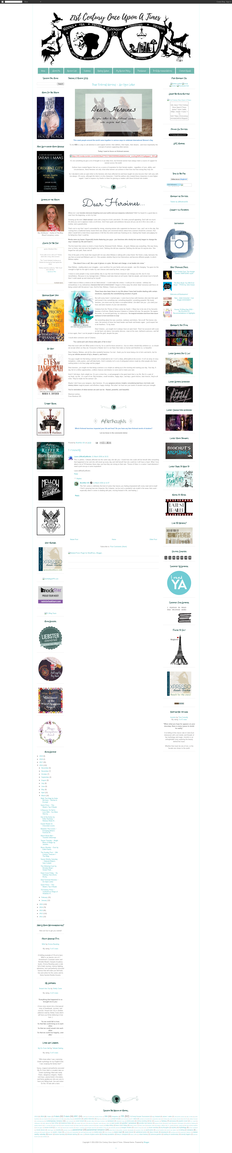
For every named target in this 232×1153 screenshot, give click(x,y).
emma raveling (142, 1121)
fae (150, 1121)
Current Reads (185, 70)
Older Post (153, 539)
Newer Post (74, 539)
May (43, 789)
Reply (76, 474)
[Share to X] (105, 443)
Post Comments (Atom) (118, 546)
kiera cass (142, 1125)
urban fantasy (143, 1134)
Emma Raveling (53, 944)
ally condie (190, 1116)
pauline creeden (122, 1130)
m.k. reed (57, 1127)
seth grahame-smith (86, 1132)
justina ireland (38, 1125)
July (43, 783)
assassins (78, 1119)
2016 (41, 765)
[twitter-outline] (176, 84)
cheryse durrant (176, 1119)
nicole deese (40, 1130)
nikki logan (51, 1130)
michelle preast (115, 1127)
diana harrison (101, 1121)
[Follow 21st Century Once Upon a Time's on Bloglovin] (179, 180)
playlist (132, 1130)
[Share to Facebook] (108, 443)
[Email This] (101, 443)
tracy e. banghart (122, 1134)
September (45, 777)
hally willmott (45, 1123)
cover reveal (80, 1121)
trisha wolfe (133, 1134)
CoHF (84, 1116)
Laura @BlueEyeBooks (82, 456)
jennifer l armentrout (129, 1123)
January (44, 900)
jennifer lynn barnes (145, 1123)
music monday (153, 1127)
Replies (79, 478)
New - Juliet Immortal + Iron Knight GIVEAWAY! (184, 299)
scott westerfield (73, 1132)
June (43, 786)
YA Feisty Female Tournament (140, 1116)
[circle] (185, 84)
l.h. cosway (171, 1125)
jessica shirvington (179, 1123)
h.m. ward (193, 1121)
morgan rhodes (126, 1127)
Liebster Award (98, 1116)
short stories (108, 1132)
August (44, 780)
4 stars (56, 1116)
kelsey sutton (133, 1125)
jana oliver (106, 1123)
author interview (89, 1119)
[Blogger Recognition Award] (50, 744)
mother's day (137, 1127)
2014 (41, 907)
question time (140, 1130)
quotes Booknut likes (50, 249)
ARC (76, 1116)
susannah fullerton (185, 1132)
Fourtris (90, 1116)
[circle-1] (173, 86)
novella (58, 1130)
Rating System (103, 70)
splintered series (141, 1132)
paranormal (77, 1130)
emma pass (130, 1121)
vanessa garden (156, 1134)
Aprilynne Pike (52, 271)
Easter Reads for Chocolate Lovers (48, 825)
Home (43, 70)
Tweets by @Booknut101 (179, 202)
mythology (182, 1127)
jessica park (168, 1123)
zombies (45, 1136)
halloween (37, 1123)
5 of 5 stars (54, 949)
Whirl (43, 944)
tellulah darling (72, 1134)
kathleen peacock (89, 1125)
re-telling (181, 1130)
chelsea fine (166, 1119)
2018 (41, 759)
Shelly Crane (57, 988)
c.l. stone (134, 1119)
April (43, 792)
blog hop (99, 1119)
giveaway (173, 1121)
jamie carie (98, 1123)
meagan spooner (92, 1127)
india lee (90, 1123)
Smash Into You (44, 988)
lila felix (187, 1125)
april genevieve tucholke (57, 1119)
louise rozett (49, 1127)
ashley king (69, 1119)
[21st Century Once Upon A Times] (179, 100)
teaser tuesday (60, 1134)
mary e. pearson (80, 1127)
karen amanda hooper (67, 1125)
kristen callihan (161, 1125)
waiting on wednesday (171, 1134)
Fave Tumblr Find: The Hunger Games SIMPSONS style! (184, 272)
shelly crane (98, 1132)
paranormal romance (96, 1130)
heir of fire (55, 1123)
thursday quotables (108, 1134)
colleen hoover (193, 1119)
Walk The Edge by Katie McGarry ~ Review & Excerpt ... (49, 800)
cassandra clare (156, 1119)
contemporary (40, 1121)
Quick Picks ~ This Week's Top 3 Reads (49, 806)
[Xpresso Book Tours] (179, 695)
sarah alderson (46, 1132)
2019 (41, 756)
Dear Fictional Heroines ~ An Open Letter (49, 881)
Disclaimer (142, 70)
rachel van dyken (171, 1130)
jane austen (116, 1123)
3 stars (49, 1116)
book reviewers (124, 1119)
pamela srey (66, 1130)
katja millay (109, 1125)
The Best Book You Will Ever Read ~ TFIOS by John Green (184, 284)
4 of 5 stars (54, 993)
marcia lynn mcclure (68, 1127)
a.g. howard (156, 1116)
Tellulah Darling (57, 1048)
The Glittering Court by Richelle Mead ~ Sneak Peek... (49, 868)
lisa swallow (194, 1125)
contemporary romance (54, 1121)
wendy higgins (186, 1134)
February (44, 897)
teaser (50, 1134)
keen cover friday (121, 1125)
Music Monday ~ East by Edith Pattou (49, 848)
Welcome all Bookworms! (179, 294)
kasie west (79, 1125)
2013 (41, 910)
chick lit (185, 1119)
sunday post (174, 1132)
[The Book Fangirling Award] (50, 680)
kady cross (56, 1125)
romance (190, 1130)
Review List (72, 70)
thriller (81, 1134)
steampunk (164, 1132)
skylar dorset (129, 1132)
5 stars (66, 1116)
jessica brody (158, 1123)
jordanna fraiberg (191, 1123)
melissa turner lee (104, 1127)
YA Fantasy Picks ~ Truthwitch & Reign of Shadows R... (49, 891)
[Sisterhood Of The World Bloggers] (50, 712)
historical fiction (66, 1123)
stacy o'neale (154, 1132)
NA (106, 1116)
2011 (41, 917)
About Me (56, 70)
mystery (174, 1127)
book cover (107, 1119)
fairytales (156, 1121)
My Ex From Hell (44, 1048)
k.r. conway (47, 1125)
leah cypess (179, 1125)
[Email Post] (96, 443)
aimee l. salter (167, 1116)
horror (84, 1123)
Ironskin (173, 717)
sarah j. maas (57, 1132)
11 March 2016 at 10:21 (100, 456)
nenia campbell (193, 1127)
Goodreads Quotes (58, 282)
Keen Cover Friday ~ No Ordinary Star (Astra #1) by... (49, 875)
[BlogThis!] (103, 443)
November (45, 771)
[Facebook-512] (183, 86)
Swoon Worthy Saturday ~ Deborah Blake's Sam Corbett (49, 861)
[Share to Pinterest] (110, 443)
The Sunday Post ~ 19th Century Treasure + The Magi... (49, 854)
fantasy (164, 1121)
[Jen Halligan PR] (50, 579)
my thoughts (165, 1127)
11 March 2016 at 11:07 (101, 483)
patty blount (112, 1130)
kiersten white (151, 1125)
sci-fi (66, 1132)
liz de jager (39, 1127)
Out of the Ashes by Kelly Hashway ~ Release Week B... (48, 819)
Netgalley (115, 1116)
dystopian (111, 1121)
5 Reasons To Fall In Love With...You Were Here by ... (49, 812)
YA (122, 1116)
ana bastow (44, 1119)
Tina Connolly (183, 717)
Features (87, 70)
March (43, 795)
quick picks (149, 1130)
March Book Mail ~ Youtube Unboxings (48, 837)
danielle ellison (91, 1121)
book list (115, 1119)
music (144, 1127)
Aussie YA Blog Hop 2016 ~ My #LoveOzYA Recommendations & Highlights (184, 311)
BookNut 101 (84, 483)
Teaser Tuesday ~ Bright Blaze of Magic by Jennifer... (49, 842)
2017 (41, 762)
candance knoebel (144, 1119)
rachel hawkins (160, 1130)
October (44, 774)
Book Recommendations (162, 70)
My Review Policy (123, 70)
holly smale (77, 1123)
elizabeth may (120, 1121)
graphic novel (183, 1121)
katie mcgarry (99, 1125)
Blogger (146, 1142)
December (45, 768)
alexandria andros (179, 1116)
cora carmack (69, 1121)
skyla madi (118, 1132)
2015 (41, 904)
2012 (41, 913)
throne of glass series (92, 1134)
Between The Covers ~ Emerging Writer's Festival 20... (49, 830)
